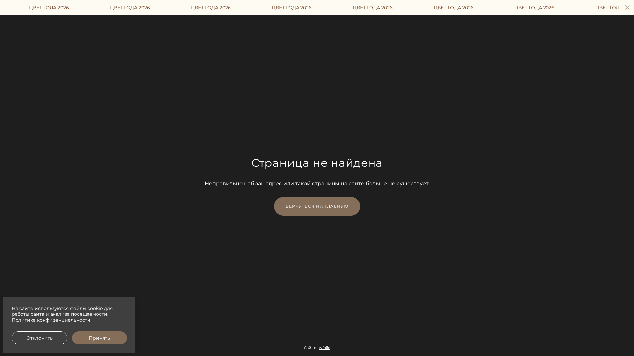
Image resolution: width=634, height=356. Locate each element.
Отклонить (39, 338)
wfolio (324, 347)
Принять (99, 338)
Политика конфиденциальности (51, 320)
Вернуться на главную (317, 206)
